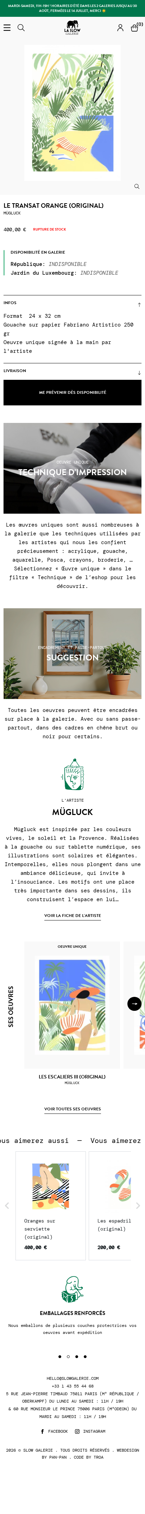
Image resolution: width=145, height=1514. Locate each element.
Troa (98, 1457)
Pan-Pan (58, 1457)
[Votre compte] (120, 27)
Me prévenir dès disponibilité (72, 392)
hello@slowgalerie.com (73, 1378)
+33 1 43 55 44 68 (73, 1386)
